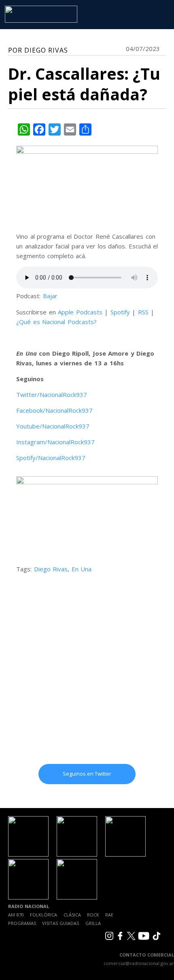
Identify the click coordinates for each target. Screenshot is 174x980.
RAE (109, 915)
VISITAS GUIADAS (60, 923)
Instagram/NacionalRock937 (55, 442)
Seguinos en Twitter (87, 773)
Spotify (120, 312)
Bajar (50, 296)
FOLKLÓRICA (43, 915)
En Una (82, 569)
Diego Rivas (51, 569)
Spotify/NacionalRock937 (50, 458)
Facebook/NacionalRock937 (54, 410)
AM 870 (16, 915)
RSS (143, 312)
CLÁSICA (72, 915)
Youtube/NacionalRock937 (52, 426)
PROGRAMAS (22, 923)
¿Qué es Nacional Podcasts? (56, 322)
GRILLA (93, 923)
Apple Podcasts (80, 312)
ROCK (93, 915)
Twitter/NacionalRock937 (51, 394)
